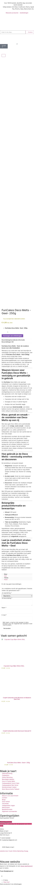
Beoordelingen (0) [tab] (8, 342)
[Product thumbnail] (3, 55)
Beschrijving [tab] (6, 340)
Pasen (6, 579)
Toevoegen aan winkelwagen (12, 336)
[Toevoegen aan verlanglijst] (25, 335)
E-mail (4, 615)
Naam (4, 607)
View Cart (6, 882)
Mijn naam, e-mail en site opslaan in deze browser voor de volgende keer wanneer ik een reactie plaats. (17, 624)
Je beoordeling (7, 598)
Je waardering (7, 593)
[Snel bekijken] (3, 669)
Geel (5, 576)
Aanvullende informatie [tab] (17, 340)
